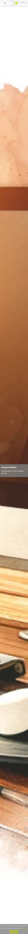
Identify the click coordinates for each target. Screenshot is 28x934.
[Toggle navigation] (5, 3)
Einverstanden (14, 931)
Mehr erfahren (24, 928)
